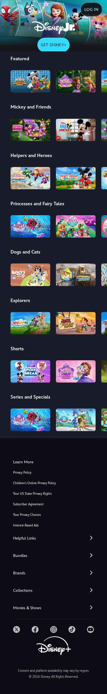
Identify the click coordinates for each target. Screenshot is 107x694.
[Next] (97, 80)
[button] (53, 538)
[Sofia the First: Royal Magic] (76, 81)
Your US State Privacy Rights (32, 494)
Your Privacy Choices (27, 515)
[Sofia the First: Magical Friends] (76, 371)
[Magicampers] (30, 323)
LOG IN (91, 9)
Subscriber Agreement (28, 504)
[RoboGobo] (76, 420)
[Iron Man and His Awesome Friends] (30, 178)
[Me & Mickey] (76, 130)
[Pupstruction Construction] (76, 274)
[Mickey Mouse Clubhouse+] (76, 178)
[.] (16, 629)
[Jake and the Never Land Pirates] (76, 323)
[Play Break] (30, 371)
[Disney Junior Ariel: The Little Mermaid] (30, 226)
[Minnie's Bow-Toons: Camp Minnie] (30, 130)
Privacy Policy (22, 472)
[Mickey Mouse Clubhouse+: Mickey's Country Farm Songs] (30, 81)
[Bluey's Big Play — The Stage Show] (30, 274)
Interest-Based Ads (26, 525)
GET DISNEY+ (53, 45)
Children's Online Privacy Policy (34, 483)
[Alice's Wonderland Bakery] (76, 226)
